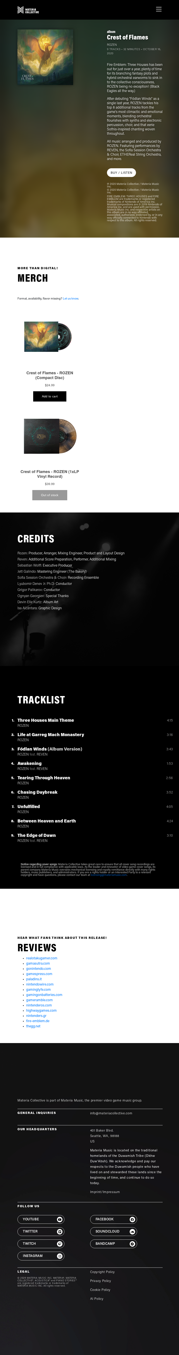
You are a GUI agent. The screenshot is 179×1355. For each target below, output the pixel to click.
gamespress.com (39, 974)
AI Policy (96, 1299)
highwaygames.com (41, 1011)
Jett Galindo (26, 572)
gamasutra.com (38, 963)
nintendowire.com (40, 984)
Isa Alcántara (27, 608)
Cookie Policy (100, 1290)
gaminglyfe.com (38, 990)
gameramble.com (39, 1000)
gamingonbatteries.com (44, 995)
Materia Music (72, 1100)
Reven (22, 559)
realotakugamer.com (41, 958)
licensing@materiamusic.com (109, 875)
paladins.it (34, 979)
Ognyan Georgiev (30, 596)
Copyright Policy (102, 1272)
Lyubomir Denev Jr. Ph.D (35, 584)
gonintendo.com (38, 969)
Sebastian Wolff (29, 565)
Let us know (70, 298)
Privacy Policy (100, 1281)
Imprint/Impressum (105, 1192)
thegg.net (33, 1026)
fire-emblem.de (37, 1021)
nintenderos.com (39, 1005)
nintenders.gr (36, 1016)
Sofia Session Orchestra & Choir (41, 578)
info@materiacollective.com (111, 1113)
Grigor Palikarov (29, 590)
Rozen (22, 553)
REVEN (42, 754)
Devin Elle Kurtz (29, 602)
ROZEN (112, 45)
